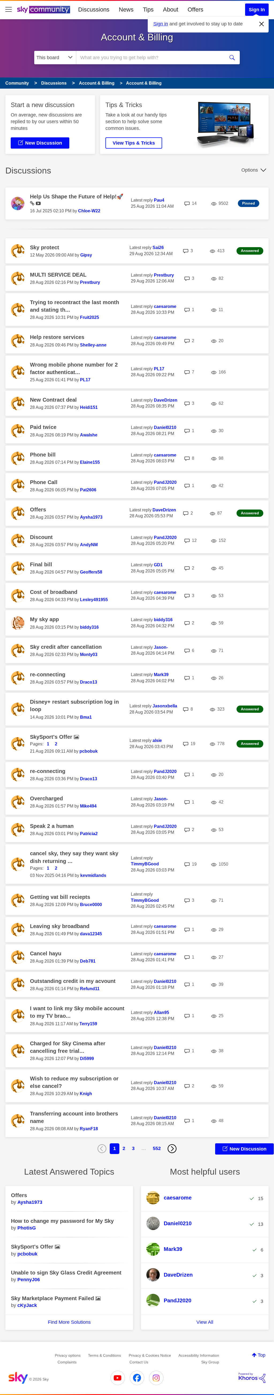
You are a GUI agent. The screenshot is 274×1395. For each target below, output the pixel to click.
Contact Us (139, 1362)
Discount (41, 537)
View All (204, 1322)
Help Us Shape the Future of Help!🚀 (76, 196)
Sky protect (44, 247)
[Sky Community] (43, 10)
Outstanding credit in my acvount (73, 981)
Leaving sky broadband (59, 926)
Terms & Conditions (104, 1355)
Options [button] (249, 170)
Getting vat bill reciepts (60, 897)
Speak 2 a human (52, 826)
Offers (195, 9)
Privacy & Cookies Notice (150, 1355)
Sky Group (210, 1362)
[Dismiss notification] (261, 24)
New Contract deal (53, 400)
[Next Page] (172, 1148)
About (170, 9)
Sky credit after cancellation (66, 647)
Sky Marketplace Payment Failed (53, 1298)
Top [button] (261, 1355)
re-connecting (47, 674)
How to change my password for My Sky (62, 1221)
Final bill (41, 564)
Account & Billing (137, 37)
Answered (250, 250)
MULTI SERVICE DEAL (58, 275)
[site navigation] (8, 9)
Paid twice (43, 427)
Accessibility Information (198, 1355)
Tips (148, 9)
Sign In (257, 9)
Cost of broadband (53, 592)
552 (157, 1148)
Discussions (93, 9)
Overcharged (46, 798)
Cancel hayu (45, 953)
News (126, 9)
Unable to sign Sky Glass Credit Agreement (66, 1273)
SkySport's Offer (52, 737)
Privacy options (68, 1355)
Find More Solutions (69, 1322)
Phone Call (44, 482)
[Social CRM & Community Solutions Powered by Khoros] (252, 1378)
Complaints (67, 1362)
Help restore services (57, 337)
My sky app (44, 619)
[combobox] (149, 57)
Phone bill (43, 455)
